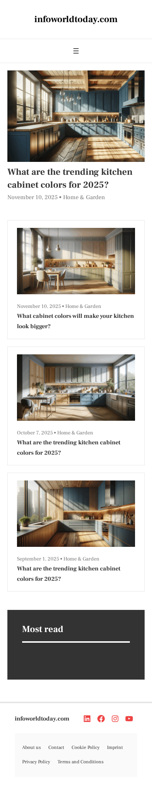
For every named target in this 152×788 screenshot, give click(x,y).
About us (31, 747)
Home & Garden (84, 197)
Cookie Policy (86, 747)
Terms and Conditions (81, 762)
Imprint (115, 747)
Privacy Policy (36, 762)
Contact (56, 747)
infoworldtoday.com (42, 718)
